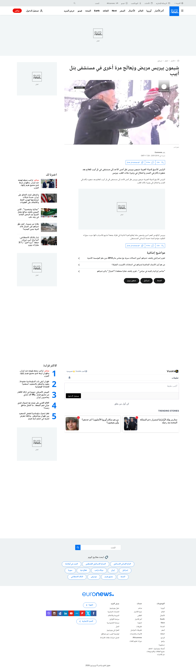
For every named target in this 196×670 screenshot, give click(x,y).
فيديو (80, 10)
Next (114, 10)
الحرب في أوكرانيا (71, 564)
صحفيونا (162, 645)
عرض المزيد (115, 603)
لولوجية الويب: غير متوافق (110, 633)
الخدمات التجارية (113, 611)
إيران (113, 570)
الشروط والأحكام (113, 615)
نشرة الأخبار (138, 611)
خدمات (139, 603)
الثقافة (106, 10)
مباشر (17, 10)
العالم (140, 10)
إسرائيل (159, 61)
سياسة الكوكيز (114, 619)
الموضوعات (161, 603)
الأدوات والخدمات (136, 633)
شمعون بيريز (131, 280)
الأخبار (173, 61)
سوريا (70, 570)
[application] (121, 112)
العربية (178, 3)
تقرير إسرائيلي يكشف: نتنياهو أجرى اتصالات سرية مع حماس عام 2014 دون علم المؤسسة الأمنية (126, 258)
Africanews (137, 637)
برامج (163, 641)
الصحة (88, 10)
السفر (122, 10)
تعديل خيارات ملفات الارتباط (109, 637)
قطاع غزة (83, 570)
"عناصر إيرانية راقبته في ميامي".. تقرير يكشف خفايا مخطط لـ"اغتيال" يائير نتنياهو (131, 271)
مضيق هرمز (109, 576)
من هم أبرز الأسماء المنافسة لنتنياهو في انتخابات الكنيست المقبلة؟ (138, 265)
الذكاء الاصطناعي (77, 576)
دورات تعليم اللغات (135, 641)
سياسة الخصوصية (113, 623)
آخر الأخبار (159, 10)
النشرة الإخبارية (87, 621)
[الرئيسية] (178, 61)
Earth (96, 10)
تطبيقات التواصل (136, 630)
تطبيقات (139, 626)
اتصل (117, 626)
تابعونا (139, 623)
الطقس (139, 615)
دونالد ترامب (99, 570)
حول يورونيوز (114, 608)
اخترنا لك (51, 175)
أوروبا (148, 10)
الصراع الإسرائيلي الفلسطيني (96, 564)
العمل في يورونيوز (113, 630)
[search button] (74, 3)
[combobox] (88, 3)
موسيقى (94, 576)
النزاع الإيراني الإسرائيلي (122, 564)
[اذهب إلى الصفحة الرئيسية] (174, 11)
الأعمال (131, 10)
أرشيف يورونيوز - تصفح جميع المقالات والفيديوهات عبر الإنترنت (156, 651)
